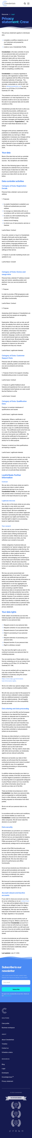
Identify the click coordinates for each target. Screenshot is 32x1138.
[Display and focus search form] (25, 3)
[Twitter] (9, 1131)
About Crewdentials (8, 1040)
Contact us (5, 1048)
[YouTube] (22, 1131)
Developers (5, 1073)
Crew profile (5, 1023)
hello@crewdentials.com (13, 86)
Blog (3, 1064)
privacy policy (7, 995)
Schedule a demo (7, 1052)
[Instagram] (15, 1131)
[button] (28, 3)
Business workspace (8, 1027)
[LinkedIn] (19, 1131)
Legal (3, 1068)
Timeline (4, 1044)
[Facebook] (12, 1131)
